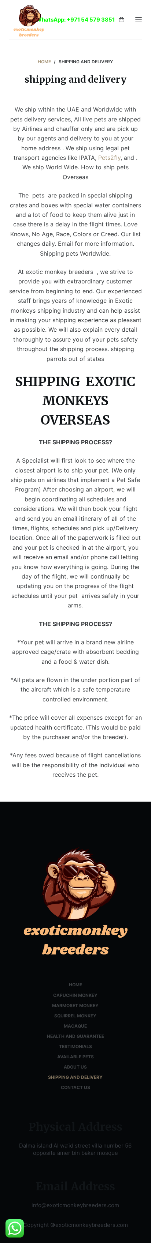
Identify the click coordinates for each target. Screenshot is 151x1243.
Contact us (75, 1087)
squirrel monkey (75, 1015)
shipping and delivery (75, 1077)
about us (75, 1067)
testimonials (75, 1046)
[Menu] (138, 19)
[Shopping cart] (121, 19)
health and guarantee (75, 1036)
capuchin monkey (75, 995)
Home (75, 984)
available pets (75, 1056)
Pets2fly (109, 157)
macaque (75, 1026)
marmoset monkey (75, 1005)
